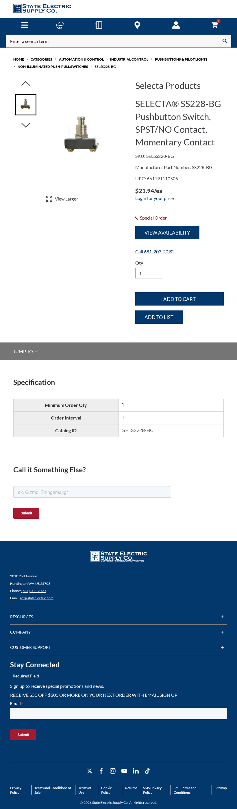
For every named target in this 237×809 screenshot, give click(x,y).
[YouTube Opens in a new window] (124, 771)
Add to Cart (179, 299)
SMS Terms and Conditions (185, 790)
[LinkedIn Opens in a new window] (136, 771)
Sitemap (221, 788)
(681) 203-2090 (33, 591)
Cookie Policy (106, 790)
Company (20, 632)
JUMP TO (23, 351)
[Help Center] (60, 25)
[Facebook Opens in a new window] (101, 771)
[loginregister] (176, 25)
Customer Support (30, 647)
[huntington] (137, 25)
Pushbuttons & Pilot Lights (181, 59)
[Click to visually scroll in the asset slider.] (25, 84)
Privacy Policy (15, 790)
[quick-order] (99, 25)
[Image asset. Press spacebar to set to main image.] (25, 104)
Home (18, 59)
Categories (41, 59)
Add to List (159, 317)
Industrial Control (129, 59)
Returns (131, 788)
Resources (21, 616)
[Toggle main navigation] (24, 25)
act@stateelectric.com (36, 598)
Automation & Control (81, 59)
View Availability (167, 233)
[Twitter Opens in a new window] (89, 771)
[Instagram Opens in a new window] (113, 771)
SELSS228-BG (105, 66)
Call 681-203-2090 (154, 251)
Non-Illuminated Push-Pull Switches (53, 66)
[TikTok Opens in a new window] (147, 771)
